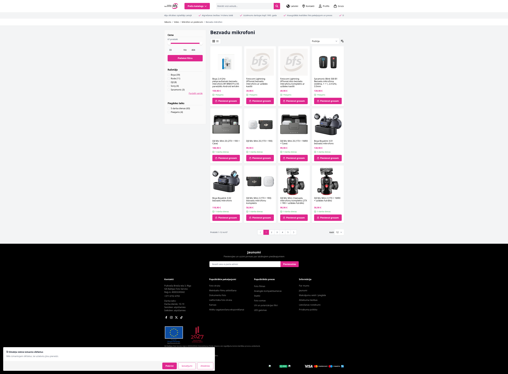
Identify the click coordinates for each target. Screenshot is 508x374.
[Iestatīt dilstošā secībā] (342, 41)
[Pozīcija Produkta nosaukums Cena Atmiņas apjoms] (324, 41)
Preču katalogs (195, 6)
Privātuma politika (308, 309)
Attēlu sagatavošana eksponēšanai (226, 309)
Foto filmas (259, 286)
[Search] (277, 6)
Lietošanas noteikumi (309, 304)
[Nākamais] (294, 232)
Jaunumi (303, 290)
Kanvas (212, 304)
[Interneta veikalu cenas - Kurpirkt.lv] (293, 366)
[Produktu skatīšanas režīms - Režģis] (213, 41)
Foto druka (214, 285)
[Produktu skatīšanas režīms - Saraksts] (217, 41)
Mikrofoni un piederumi (192, 22)
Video (176, 22)
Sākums (167, 22)
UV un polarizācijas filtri (266, 305)
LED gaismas (260, 310)
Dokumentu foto (217, 295)
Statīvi (257, 295)
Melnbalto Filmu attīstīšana (222, 290)
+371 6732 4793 (172, 296)
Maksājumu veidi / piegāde (312, 295)
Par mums (304, 285)
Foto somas (260, 300)
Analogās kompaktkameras (268, 291)
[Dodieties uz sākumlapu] (171, 6)
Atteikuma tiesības (308, 300)
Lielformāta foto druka (220, 300)
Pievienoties (289, 264)
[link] (260, 232)
